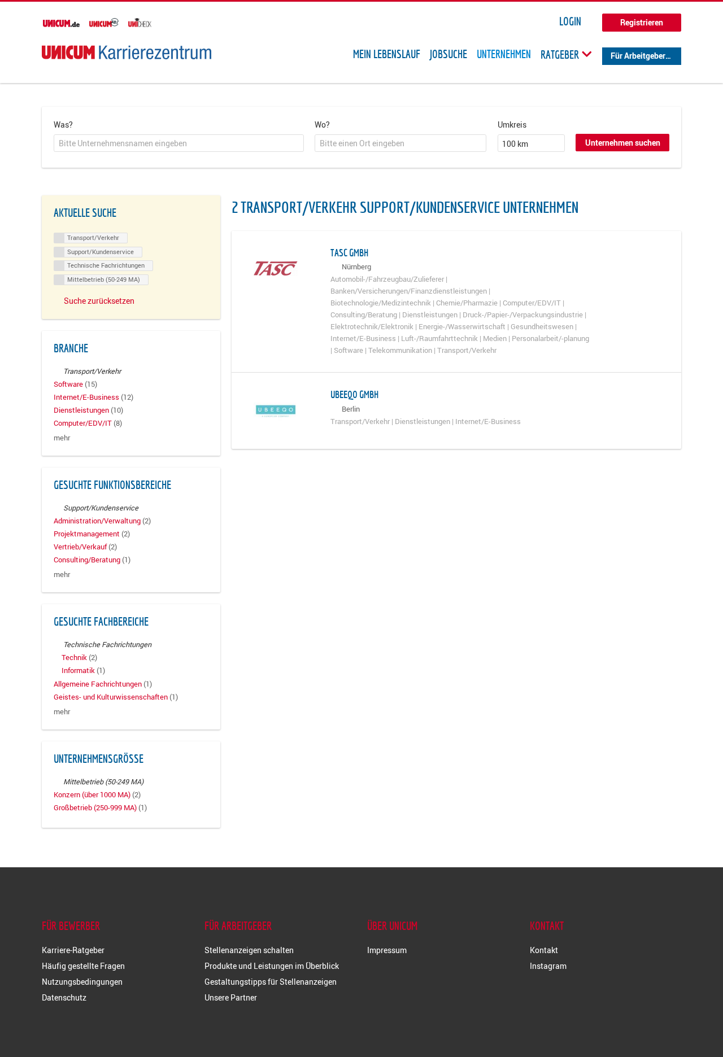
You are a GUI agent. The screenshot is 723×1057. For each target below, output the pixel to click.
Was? (63, 124)
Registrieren (641, 22)
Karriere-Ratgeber (73, 950)
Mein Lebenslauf (386, 54)
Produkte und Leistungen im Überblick (271, 965)
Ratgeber (561, 54)
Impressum (387, 950)
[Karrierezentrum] (126, 52)
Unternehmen (504, 54)
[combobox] (179, 143)
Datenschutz (64, 997)
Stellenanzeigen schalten (249, 950)
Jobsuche (448, 54)
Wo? (322, 124)
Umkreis (512, 124)
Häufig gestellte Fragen (83, 965)
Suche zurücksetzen (99, 300)
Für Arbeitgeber (638, 55)
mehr (62, 438)
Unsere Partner (230, 997)
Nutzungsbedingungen (82, 981)
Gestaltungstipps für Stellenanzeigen (270, 981)
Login (570, 21)
